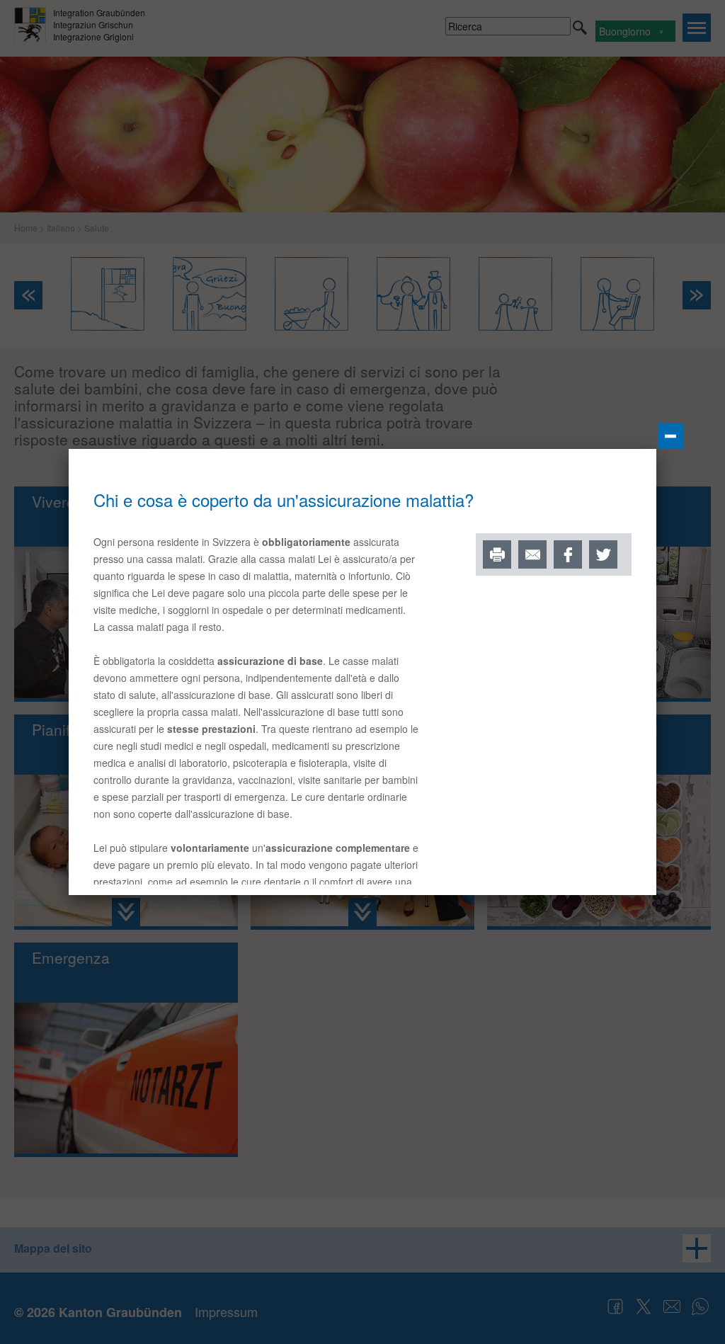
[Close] (670, 436)
